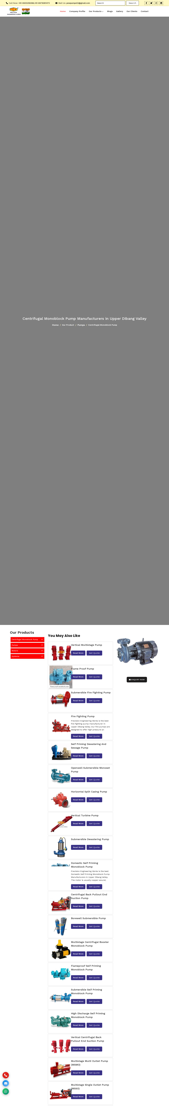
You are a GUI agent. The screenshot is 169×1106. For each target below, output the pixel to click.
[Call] (5, 1075)
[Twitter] (151, 3)
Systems (15, 656)
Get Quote (94, 653)
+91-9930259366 (26, 3)
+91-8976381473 (42, 3)
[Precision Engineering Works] (13, 11)
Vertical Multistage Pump (86, 644)
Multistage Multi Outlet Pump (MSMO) (89, 1063)
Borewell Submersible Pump (88, 918)
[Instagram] (156, 3)
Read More (78, 653)
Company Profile (77, 11)
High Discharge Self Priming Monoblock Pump (88, 1015)
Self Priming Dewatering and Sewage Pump (88, 746)
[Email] (5, 1083)
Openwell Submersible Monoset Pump (90, 769)
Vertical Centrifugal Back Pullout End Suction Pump (87, 1039)
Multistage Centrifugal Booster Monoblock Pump (90, 944)
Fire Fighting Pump (83, 716)
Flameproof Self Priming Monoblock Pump (86, 967)
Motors (15, 651)
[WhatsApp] (5, 1091)
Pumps (81, 325)
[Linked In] (161, 3)
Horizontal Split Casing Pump (89, 791)
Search (132, 3)
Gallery (119, 11)
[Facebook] (146, 3)
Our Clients (132, 11)
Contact (144, 11)
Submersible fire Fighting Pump (91, 692)
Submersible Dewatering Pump (90, 839)
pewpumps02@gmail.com (78, 3)
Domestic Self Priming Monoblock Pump (84, 865)
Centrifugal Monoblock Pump (25, 639)
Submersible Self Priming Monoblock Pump (86, 991)
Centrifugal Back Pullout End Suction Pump (89, 896)
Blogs (110, 11)
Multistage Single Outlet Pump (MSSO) (90, 1086)
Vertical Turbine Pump (84, 815)
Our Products (95, 11)
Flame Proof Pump (82, 668)
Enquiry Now (138, 680)
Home (63, 11)
